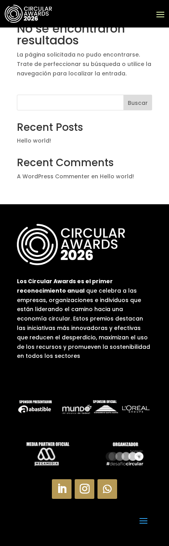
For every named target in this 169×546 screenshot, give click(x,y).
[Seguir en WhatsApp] (107, 489)
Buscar (138, 103)
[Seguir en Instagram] (84, 489)
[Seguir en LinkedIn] (62, 489)
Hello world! (34, 141)
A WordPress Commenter (53, 176)
